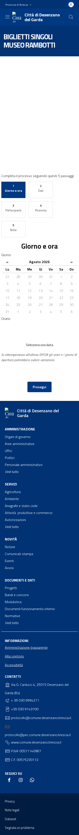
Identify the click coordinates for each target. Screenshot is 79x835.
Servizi (11, 484)
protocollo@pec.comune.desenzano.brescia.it (38, 734)
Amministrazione (20, 429)
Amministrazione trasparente (26, 647)
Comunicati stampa (19, 553)
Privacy (10, 801)
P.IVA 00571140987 (25, 751)
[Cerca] (71, 17)
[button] (18, 5)
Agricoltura (13, 491)
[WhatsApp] (32, 780)
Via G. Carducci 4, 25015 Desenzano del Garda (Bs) (37, 688)
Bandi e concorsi (17, 594)
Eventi (9, 560)
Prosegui (39, 387)
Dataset (10, 818)
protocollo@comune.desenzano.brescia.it (40, 717)
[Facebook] (9, 780)
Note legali (12, 810)
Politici (9, 457)
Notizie (10, 546)
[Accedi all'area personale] (71, 4)
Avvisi (9, 567)
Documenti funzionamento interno (30, 608)
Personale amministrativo (24, 464)
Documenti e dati (20, 580)
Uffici (8, 450)
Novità (11, 539)
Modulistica (13, 601)
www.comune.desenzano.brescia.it (35, 742)
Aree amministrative (19, 443)
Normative (12, 615)
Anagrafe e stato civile (21, 505)
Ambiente (12, 498)
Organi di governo (18, 436)
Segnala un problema (19, 827)
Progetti (11, 587)
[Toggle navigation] (7, 16)
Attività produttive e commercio (28, 512)
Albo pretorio (14, 656)
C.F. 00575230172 (24, 759)
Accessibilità (14, 665)
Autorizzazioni (15, 519)
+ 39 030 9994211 (24, 700)
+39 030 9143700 (24, 709)
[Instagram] (20, 780)
